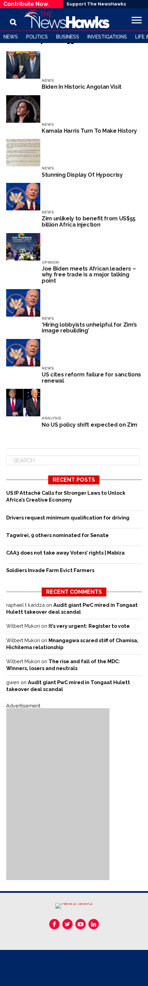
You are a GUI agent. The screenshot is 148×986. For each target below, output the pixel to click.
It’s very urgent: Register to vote (89, 626)
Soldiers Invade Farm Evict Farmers (50, 570)
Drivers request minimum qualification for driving (67, 518)
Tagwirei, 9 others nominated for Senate (57, 535)
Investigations (107, 37)
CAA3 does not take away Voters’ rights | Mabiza (65, 553)
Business (67, 37)
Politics (37, 37)
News (10, 37)
